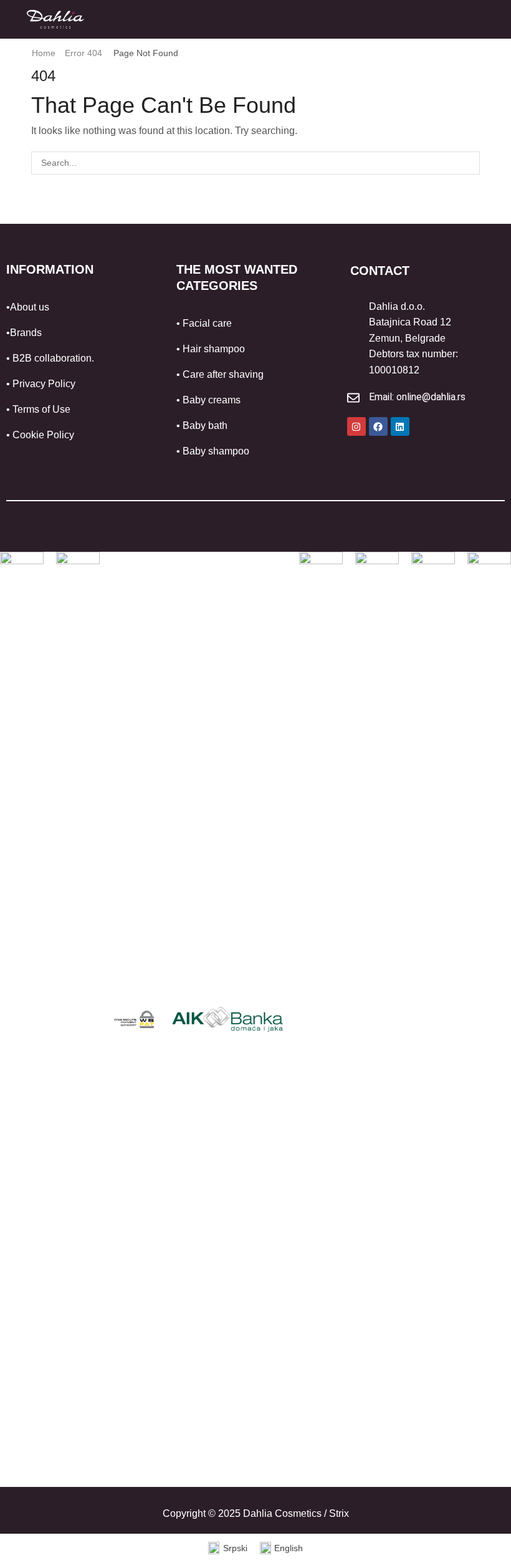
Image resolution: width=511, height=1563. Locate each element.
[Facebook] (378, 426)
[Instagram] (356, 426)
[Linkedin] (400, 426)
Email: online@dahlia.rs (417, 397)
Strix (339, 1513)
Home (43, 53)
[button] (473, 19)
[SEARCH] (468, 163)
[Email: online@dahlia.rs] (353, 398)
